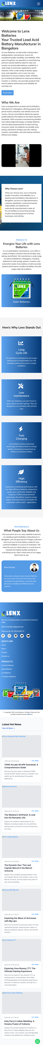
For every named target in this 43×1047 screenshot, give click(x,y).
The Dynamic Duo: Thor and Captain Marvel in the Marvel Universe (18, 868)
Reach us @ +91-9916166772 (13, 631)
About (4, 649)
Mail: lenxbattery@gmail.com (12, 627)
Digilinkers (29, 714)
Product (4, 652)
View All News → (8, 728)
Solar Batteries (7, 669)
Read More (7, 93)
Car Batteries (6, 673)
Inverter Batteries (8, 665)
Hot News (35, 761)
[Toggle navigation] (38, 3)
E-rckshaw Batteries (9, 676)
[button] (3, 14)
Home (4, 645)
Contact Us (5, 656)
